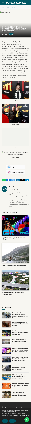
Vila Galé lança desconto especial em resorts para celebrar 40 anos (19, 376)
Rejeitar (12, 421)
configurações (26, 415)
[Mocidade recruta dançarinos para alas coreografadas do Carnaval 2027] (6, 333)
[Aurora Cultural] (16, 2)
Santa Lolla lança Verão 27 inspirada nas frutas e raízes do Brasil (20, 323)
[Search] (28, 2)
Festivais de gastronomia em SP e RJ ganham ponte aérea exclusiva (20, 385)
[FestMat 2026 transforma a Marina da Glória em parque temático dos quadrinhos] (6, 351)
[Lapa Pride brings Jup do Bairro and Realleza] (15, 225)
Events (11, 34)
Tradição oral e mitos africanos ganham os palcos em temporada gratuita (20, 394)
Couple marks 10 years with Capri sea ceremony (14, 266)
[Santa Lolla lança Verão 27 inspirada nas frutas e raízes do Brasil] (6, 324)
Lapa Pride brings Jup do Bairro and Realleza (13, 238)
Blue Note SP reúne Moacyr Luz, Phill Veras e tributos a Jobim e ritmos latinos (20, 358)
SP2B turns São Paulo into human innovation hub (13, 293)
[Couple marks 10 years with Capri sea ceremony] (15, 253)
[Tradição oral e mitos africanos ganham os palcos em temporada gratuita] (6, 394)
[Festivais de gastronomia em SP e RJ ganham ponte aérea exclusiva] (6, 386)
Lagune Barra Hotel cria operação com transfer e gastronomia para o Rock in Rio (20, 315)
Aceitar (5, 421)
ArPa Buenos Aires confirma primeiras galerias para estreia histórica (20, 367)
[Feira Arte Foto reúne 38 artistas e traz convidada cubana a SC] (6, 342)
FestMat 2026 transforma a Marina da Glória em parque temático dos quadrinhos (20, 350)
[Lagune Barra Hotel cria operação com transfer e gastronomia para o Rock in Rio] (6, 315)
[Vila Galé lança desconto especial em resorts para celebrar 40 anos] (6, 377)
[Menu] (3, 2)
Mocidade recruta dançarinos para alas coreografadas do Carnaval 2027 (20, 332)
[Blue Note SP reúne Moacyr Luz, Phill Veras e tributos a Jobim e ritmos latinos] (6, 359)
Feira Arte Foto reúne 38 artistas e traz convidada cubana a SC (19, 341)
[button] (26, 419)
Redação (12, 187)
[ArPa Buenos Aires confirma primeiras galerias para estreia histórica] (6, 368)
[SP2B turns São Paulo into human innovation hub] (15, 280)
